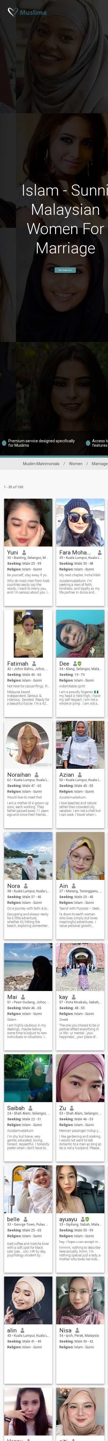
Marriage (100, 464)
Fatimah (17, 663)
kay (63, 997)
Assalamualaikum (20, 1131)
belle (13, 1219)
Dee (64, 663)
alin (12, 1330)
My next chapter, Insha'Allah (80, 575)
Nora (13, 886)
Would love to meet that (24, 797)
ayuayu (68, 1219)
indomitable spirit (72, 686)
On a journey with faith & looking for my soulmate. (28, 908)
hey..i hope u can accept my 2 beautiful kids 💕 (80, 1242)
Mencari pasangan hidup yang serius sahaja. (80, 1131)
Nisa (65, 1330)
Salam (11, 1020)
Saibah (16, 1108)
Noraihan (19, 775)
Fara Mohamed (76, 552)
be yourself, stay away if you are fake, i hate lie (28, 575)
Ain (63, 886)
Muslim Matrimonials (41, 464)
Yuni (12, 552)
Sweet (63, 1020)
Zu (62, 1108)
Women (76, 464)
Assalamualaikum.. (73, 797)
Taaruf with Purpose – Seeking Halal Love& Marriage (80, 908)
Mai (12, 997)
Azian (66, 775)
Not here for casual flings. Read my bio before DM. (28, 686)
